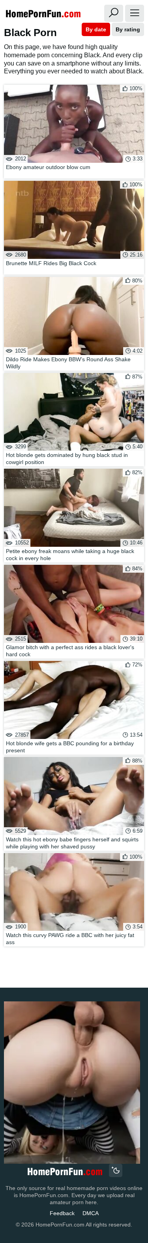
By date (96, 29)
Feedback (62, 1213)
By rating (128, 29)
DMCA (90, 1213)
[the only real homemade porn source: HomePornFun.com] (64, 1171)
